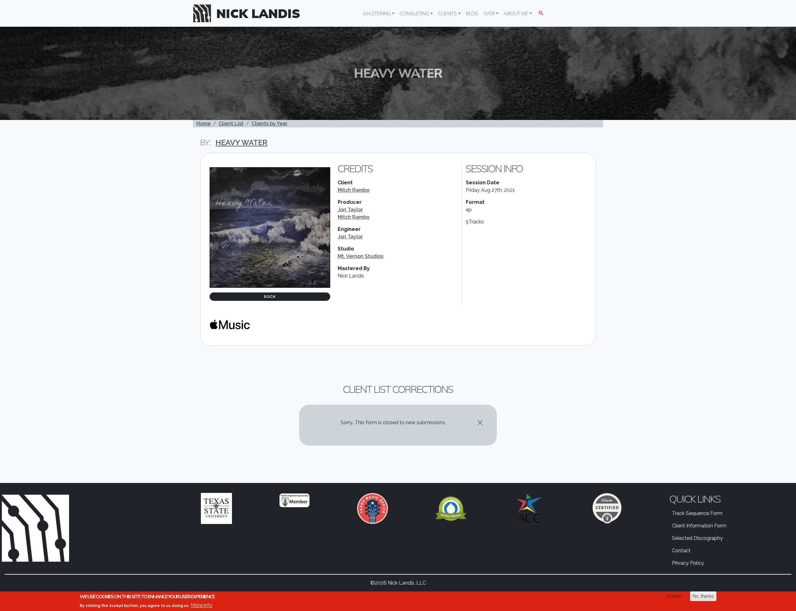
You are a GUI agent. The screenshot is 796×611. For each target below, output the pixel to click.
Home (204, 123)
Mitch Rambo (353, 190)
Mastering (377, 13)
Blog (472, 13)
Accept (674, 596)
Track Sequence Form (697, 513)
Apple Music (230, 324)
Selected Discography (697, 538)
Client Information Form (699, 526)
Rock (270, 296)
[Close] (480, 422)
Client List (231, 123)
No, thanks (703, 596)
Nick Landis (258, 13)
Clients (447, 13)
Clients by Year (270, 123)
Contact (681, 551)
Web (489, 13)
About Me (515, 13)
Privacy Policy (688, 563)
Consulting (414, 13)
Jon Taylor (350, 210)
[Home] (204, 13)
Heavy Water (241, 142)
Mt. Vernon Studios (360, 256)
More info (201, 605)
